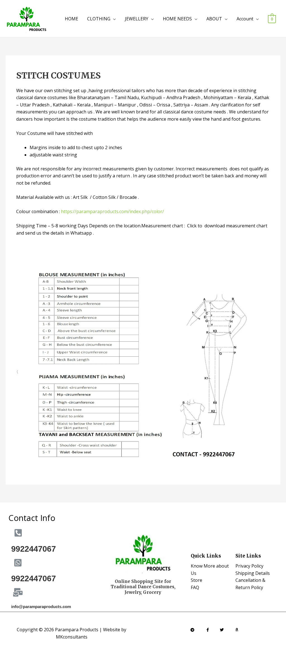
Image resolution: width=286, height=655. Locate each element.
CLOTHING (98, 19)
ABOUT (214, 19)
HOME (71, 19)
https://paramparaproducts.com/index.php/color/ (112, 211)
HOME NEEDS (177, 19)
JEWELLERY (136, 19)
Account (245, 19)
